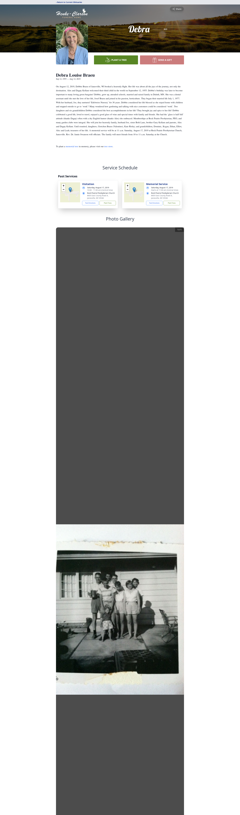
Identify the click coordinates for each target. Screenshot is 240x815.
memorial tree (72, 146)
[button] (70, 189)
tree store (108, 146)
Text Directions (90, 203)
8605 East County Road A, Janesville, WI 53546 (97, 196)
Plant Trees (108, 203)
